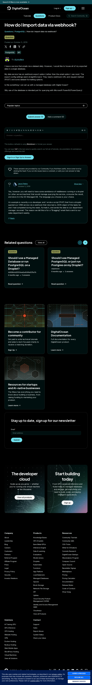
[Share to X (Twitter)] (5, 46)
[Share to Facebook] (10, 46)
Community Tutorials (69, 538)
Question (9, 37)
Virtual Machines (10, 655)
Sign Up (11, 350)
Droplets (36, 561)
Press (6, 565)
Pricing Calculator (68, 578)
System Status (38, 635)
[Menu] (83, 8)
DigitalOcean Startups (70, 554)
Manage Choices (79, 681)
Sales (35, 628)
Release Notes (67, 585)
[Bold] (7, 130)
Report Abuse (38, 631)
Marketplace (67, 571)
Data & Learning (39, 551)
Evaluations (37, 554)
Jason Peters (23, 184)
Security (7, 575)
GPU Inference (9, 628)
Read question (14, 284)
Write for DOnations (69, 548)
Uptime (35, 595)
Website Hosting (10, 635)
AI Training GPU (10, 624)
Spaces (36, 582)
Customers (8, 551)
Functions (36, 568)
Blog (6, 544)
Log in (56, 8)
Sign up (69, 8)
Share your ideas (39, 638)
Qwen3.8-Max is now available (15, 2)
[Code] (43, 130)
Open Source (67, 565)
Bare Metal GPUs (39, 544)
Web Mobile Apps (11, 648)
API (34, 592)
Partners (7, 554)
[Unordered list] (31, 130)
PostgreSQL (20, 31)
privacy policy (57, 674)
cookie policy (35, 681)
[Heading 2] (26, 130)
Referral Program (10, 558)
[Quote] (35, 130)
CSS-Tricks (66, 544)
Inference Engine (39, 548)
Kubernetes (37, 565)
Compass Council (68, 561)
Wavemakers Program (70, 558)
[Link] (17, 130)
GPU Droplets (38, 541)
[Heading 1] (24, 130)
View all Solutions (10, 658)
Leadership (8, 541)
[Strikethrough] (14, 130)
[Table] (40, 130)
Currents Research (69, 551)
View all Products (39, 614)
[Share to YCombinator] (19, 46)
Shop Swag (66, 592)
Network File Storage (41, 588)
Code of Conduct (68, 588)
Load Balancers (39, 575)
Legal (6, 568)
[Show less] (83, 184)
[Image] (19, 130)
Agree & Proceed (79, 673)
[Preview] (82, 130)
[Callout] (38, 130)
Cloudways (37, 610)
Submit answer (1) (35, 117)
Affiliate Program (10, 561)
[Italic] (10, 130)
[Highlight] (21, 130)
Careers (7, 548)
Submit (17, 440)
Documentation (67, 582)
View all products (24, 497)
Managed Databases (41, 578)
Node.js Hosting (10, 645)
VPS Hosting (9, 631)
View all (41, 242)
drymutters (19, 59)
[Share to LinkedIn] (14, 46)
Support (36, 624)
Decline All (78, 677)
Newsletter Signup (69, 568)
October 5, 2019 (24, 186)
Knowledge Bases (40, 538)
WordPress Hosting (11, 652)
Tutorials (27, 16)
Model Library (38, 558)
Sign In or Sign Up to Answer (19, 157)
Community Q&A (68, 541)
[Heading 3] (28, 130)
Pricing (64, 575)
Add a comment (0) (56, 117)
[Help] (85, 130)
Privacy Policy (9, 571)
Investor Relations (11, 578)
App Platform (38, 571)
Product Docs (54, 16)
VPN (6, 638)
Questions (39, 16)
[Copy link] (23, 46)
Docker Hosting (10, 641)
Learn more (56, 350)
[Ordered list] (33, 130)
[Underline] (12, 130)
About (6, 538)
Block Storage (38, 585)
